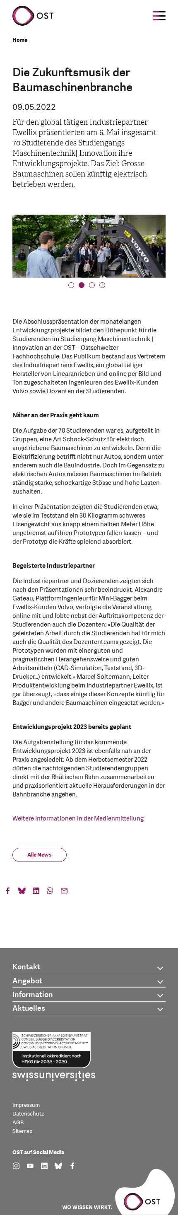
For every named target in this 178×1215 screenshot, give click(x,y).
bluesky (22, 892)
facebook (8, 892)
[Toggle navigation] (159, 15)
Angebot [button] (27, 981)
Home (19, 40)
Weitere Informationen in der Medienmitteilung (78, 818)
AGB (18, 1122)
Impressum (26, 1105)
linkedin (36, 892)
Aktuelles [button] (28, 1008)
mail (64, 892)
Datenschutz (28, 1114)
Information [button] (32, 995)
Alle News (39, 855)
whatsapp (50, 892)
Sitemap (22, 1131)
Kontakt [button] (26, 967)
